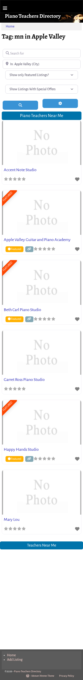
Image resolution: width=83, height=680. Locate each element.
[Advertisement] (41, 596)
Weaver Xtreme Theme (42, 675)
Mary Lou (11, 519)
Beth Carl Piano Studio (22, 310)
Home (10, 26)
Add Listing (15, 659)
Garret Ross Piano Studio (24, 379)
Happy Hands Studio (21, 449)
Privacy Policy (66, 675)
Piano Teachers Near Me (41, 115)
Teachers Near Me (41, 545)
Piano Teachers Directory (33, 16)
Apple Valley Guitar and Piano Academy (37, 239)
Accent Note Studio (20, 170)
